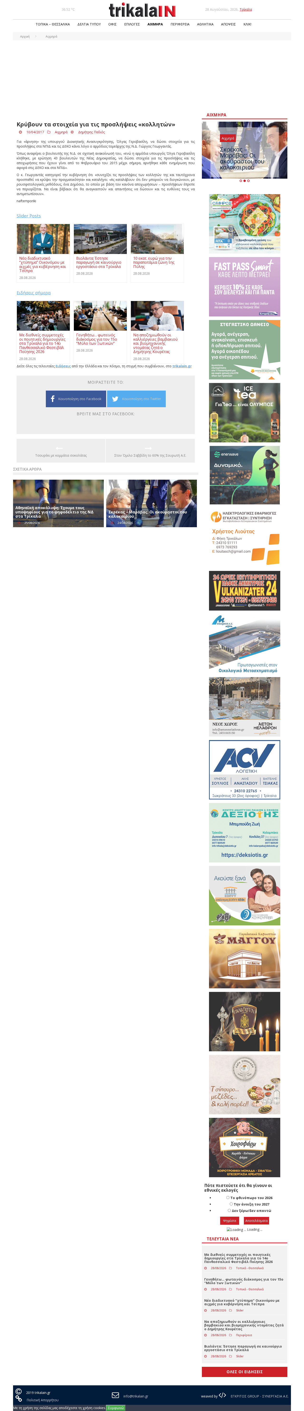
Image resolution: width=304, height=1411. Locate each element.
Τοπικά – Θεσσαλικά (53, 24)
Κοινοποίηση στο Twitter (141, 399)
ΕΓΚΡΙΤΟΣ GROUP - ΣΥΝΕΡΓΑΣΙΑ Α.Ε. (259, 1396)
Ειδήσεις (63, 366)
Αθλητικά (205, 24)
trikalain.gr (182, 366)
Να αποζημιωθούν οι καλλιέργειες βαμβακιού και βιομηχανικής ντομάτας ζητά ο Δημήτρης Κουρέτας (244, 1325)
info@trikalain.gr (136, 1396)
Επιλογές (132, 24)
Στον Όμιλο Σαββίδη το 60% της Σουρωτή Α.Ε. (150, 455)
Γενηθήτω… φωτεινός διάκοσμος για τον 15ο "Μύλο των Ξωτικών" (243, 1281)
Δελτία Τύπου (89, 24)
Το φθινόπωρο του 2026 (251, 1198)
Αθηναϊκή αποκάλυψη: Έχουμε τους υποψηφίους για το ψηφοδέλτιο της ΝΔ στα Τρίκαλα (54, 512)
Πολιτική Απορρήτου (43, 1400)
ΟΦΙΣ (112, 24)
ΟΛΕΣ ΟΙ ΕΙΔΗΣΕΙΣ (245, 1371)
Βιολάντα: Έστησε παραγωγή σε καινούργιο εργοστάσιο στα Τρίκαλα (243, 1348)
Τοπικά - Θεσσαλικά (250, 1268)
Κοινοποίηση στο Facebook (79, 399)
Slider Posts (29, 216)
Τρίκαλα (246, 9)
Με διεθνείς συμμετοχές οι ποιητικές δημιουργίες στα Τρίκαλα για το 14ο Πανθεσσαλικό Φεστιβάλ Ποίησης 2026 (238, 1258)
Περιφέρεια (180, 24)
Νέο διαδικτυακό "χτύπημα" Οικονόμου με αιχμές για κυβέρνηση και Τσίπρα (242, 1302)
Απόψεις (228, 24)
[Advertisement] (152, 76)
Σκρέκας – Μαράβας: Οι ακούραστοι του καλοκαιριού (148, 514)
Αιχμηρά (155, 24)
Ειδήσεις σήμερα (34, 293)
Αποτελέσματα (256, 1220)
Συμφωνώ (116, 1408)
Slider (240, 1310)
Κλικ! (247, 24)
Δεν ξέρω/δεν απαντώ (251, 1210)
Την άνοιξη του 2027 (251, 1204)
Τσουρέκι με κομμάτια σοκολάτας (61, 455)
